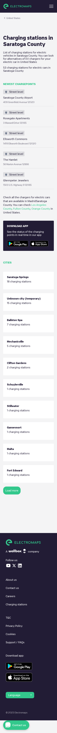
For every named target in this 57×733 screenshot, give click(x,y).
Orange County (41, 208)
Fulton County (21, 208)
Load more (11, 490)
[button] (51, 6)
